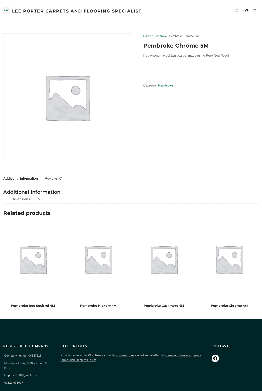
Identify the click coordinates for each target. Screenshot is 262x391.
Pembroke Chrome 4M (229, 306)
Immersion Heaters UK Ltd (78, 360)
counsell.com (125, 355)
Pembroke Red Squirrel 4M (33, 306)
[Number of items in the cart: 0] (255, 10)
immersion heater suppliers (183, 355)
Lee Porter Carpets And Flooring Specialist (77, 11)
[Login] (247, 10)
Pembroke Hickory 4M (98, 306)
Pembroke (160, 36)
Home (147, 36)
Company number (23, 355)
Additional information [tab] (20, 178)
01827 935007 (13, 382)
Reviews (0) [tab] (53, 178)
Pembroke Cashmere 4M (164, 306)
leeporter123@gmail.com (20, 375)
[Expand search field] (237, 10)
